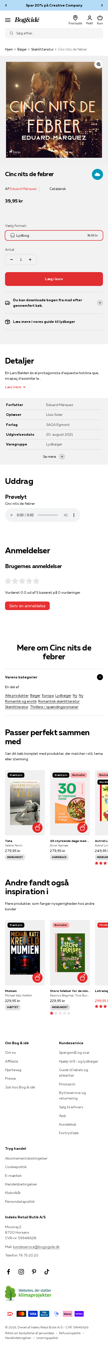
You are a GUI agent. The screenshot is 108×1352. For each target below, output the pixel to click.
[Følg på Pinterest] (34, 1271)
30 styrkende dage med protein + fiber (70, 841)
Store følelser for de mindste (70, 991)
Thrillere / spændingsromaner (54, 707)
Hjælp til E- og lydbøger (78, 1061)
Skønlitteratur (42, 49)
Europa (48, 695)
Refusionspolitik (70, 1333)
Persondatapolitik (20, 1201)
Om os (10, 1052)
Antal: (10, 249)
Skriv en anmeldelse (27, 605)
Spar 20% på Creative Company (54, 5)
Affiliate (11, 1061)
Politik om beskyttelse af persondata (29, 1333)
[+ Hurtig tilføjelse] (37, 827)
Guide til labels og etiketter (73, 1073)
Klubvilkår (13, 1192)
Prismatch (67, 1084)
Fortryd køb (69, 1133)
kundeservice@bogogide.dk (36, 1246)
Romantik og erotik (21, 701)
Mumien (11, 991)
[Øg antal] (30, 260)
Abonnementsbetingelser (26, 1158)
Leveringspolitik (47, 1338)
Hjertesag (13, 1070)
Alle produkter (17, 695)
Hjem (9, 49)
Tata (8, 841)
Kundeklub (67, 1124)
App (62, 1115)
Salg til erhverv (71, 1107)
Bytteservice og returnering (72, 1095)
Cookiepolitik (16, 1167)
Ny (75, 695)
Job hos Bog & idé (20, 1087)
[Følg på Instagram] (21, 1271)
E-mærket (13, 1175)
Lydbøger (63, 695)
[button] (60, 1013)
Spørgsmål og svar (74, 1052)
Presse (10, 1078)
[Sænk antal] (11, 260)
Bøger (22, 49)
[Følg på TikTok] (46, 1271)
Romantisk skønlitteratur (59, 701)
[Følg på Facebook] (8, 1271)
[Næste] (102, 5)
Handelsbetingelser (21, 1184)
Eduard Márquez (23, 188)
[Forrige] (6, 5)
